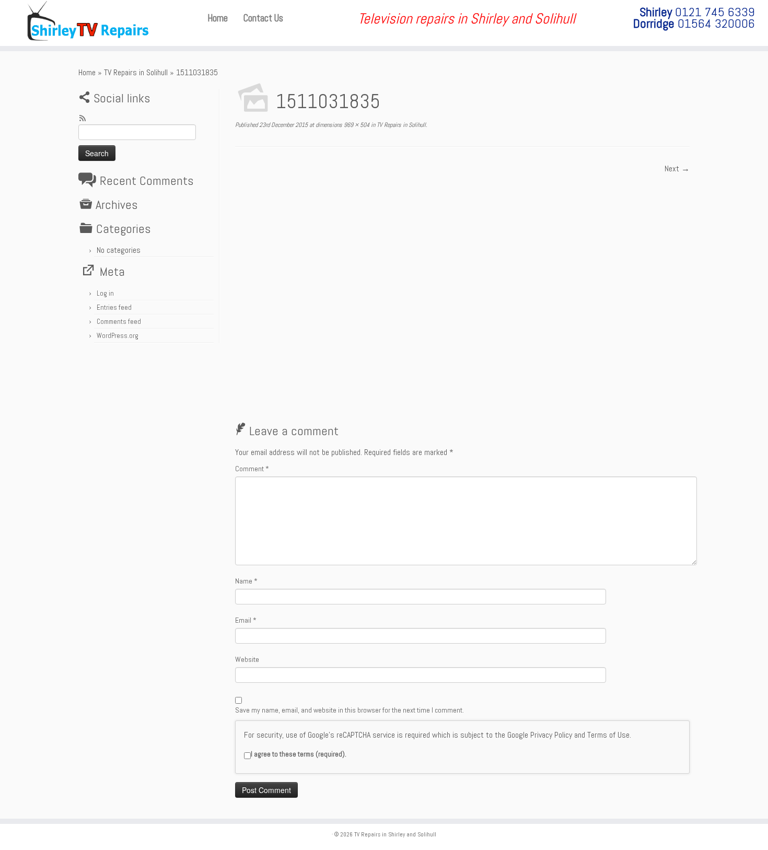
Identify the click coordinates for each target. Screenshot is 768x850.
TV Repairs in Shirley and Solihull (395, 834)
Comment (252, 468)
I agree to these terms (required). (298, 754)
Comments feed (119, 321)
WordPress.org (117, 335)
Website (247, 659)
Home (217, 18)
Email (246, 620)
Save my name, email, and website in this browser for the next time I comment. (349, 710)
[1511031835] (462, 291)
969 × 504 (355, 125)
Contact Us (263, 18)
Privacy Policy (551, 734)
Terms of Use (608, 734)
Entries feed (114, 307)
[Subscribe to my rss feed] (86, 119)
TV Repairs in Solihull (136, 72)
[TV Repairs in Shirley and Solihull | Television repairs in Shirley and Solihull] (88, 23)
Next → (677, 168)
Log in (105, 293)
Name (246, 581)
